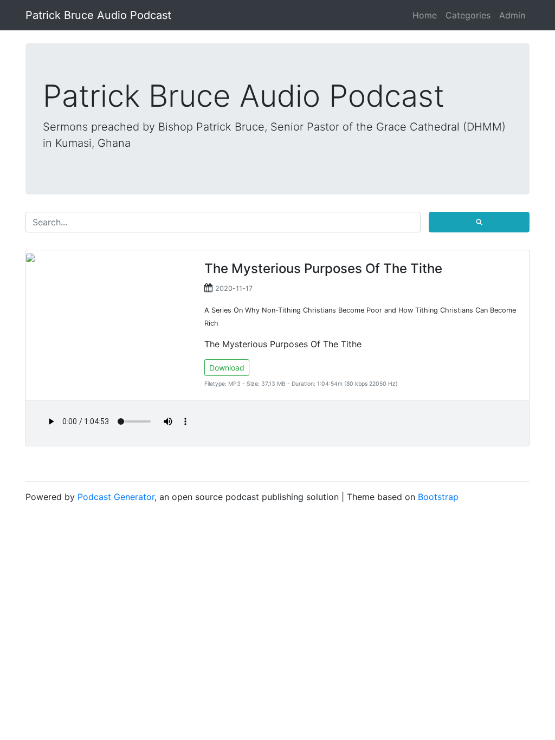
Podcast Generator (116, 496)
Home (424, 15)
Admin (512, 15)
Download (226, 367)
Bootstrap (438, 496)
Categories (468, 15)
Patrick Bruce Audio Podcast (98, 15)
